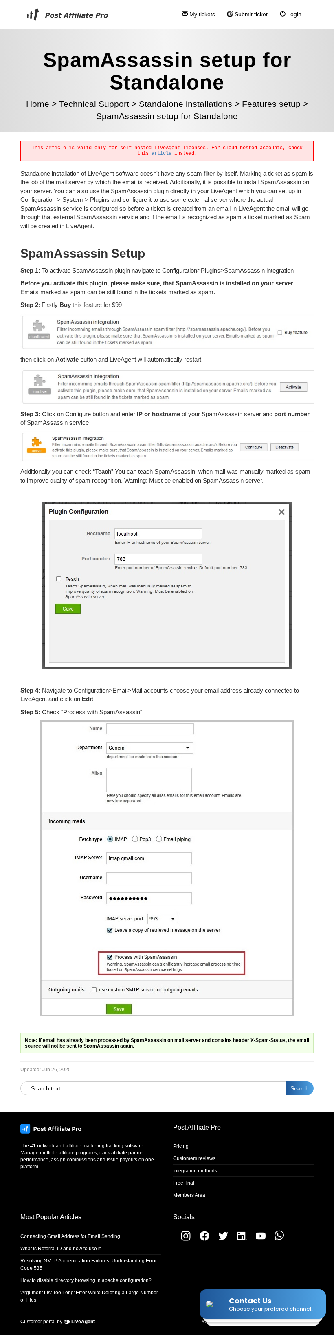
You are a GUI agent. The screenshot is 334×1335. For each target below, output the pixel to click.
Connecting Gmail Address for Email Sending (70, 1236)
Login (293, 14)
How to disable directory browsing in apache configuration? (86, 1280)
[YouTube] (257, 1239)
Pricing (181, 1146)
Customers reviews (194, 1158)
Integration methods (195, 1171)
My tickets (201, 14)
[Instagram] (182, 1239)
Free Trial (183, 1183)
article (161, 154)
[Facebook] (201, 1239)
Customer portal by (57, 1321)
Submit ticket (250, 14)
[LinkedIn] (238, 1239)
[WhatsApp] (275, 1239)
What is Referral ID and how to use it (60, 1248)
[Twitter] (220, 1239)
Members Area (189, 1195)
